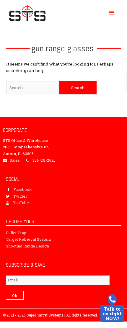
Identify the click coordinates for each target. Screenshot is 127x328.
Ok (14, 295)
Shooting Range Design (27, 246)
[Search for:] (32, 87)
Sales (15, 160)
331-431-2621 (43, 160)
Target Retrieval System (28, 239)
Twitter (20, 196)
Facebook (22, 189)
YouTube (21, 202)
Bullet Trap (16, 232)
